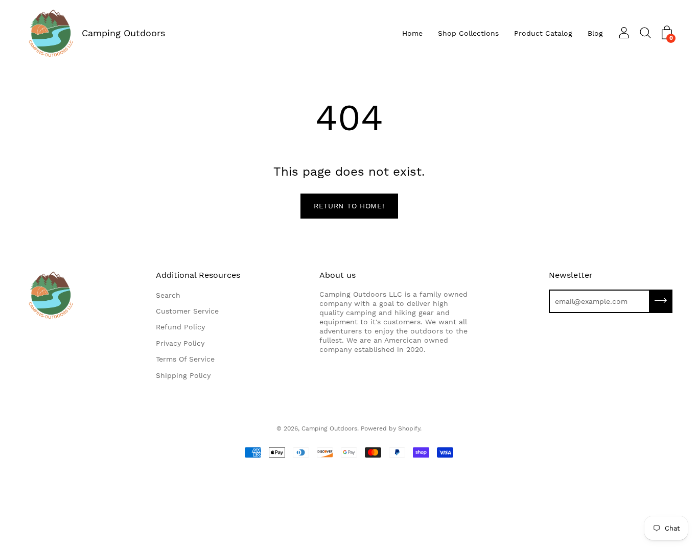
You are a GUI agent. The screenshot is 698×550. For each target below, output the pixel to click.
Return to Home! (349, 206)
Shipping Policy (183, 375)
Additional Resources (198, 275)
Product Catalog (543, 33)
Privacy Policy (180, 343)
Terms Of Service (185, 359)
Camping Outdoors (123, 33)
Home (412, 33)
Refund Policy (180, 327)
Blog (595, 33)
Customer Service (187, 311)
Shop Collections (468, 33)
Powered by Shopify (390, 428)
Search (168, 295)
